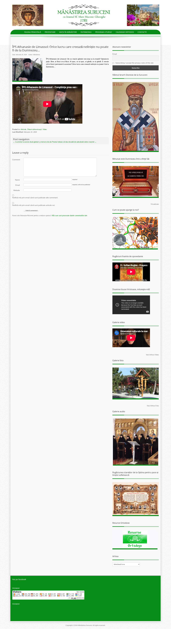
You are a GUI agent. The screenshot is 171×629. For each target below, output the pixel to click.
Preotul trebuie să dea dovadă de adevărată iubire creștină (74, 142)
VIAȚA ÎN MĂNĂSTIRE (68, 32)
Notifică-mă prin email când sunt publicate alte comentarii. (35, 198)
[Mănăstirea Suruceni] (85, 15)
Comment (16, 160)
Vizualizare (155, 204)
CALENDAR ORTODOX (125, 32)
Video (45, 129)
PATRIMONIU (86, 32)
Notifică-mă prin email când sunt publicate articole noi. (33, 205)
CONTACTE (142, 32)
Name (17, 180)
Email (17, 185)
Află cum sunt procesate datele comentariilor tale (69, 215)
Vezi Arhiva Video (152, 355)
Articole (23, 129)
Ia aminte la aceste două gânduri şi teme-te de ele (32, 142)
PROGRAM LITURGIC (103, 32)
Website (16, 190)
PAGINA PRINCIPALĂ (32, 32)
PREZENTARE (50, 32)
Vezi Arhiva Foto (153, 406)
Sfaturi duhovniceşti (34, 129)
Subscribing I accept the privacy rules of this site (134, 63)
